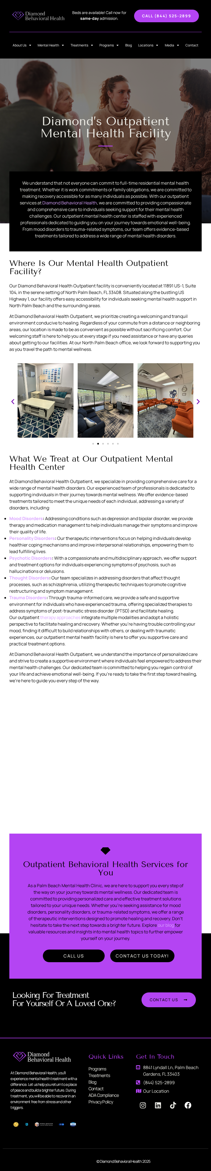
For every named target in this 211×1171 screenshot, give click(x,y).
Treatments (79, 45)
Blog (128, 45)
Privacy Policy (100, 1102)
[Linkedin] (158, 1105)
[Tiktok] (173, 1105)
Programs (106, 45)
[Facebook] (188, 1105)
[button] (12, 401)
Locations (145, 45)
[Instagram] (143, 1105)
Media (169, 45)
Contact (191, 45)
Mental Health (48, 45)
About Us (19, 45)
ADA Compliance (103, 1095)
